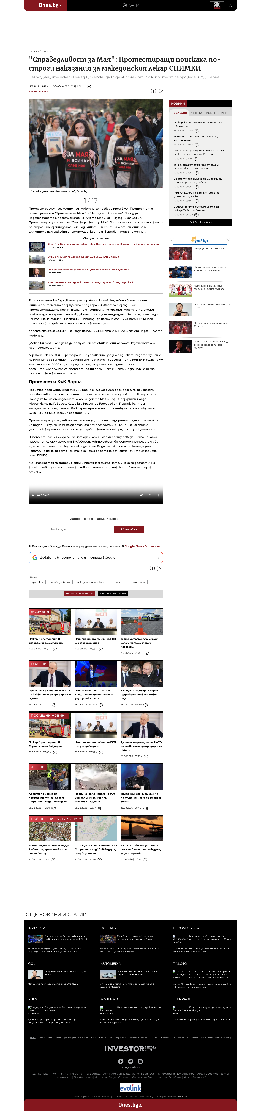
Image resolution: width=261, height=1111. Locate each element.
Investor (36, 928)
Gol (31, 964)
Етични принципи (190, 1073)
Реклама (76, 1073)
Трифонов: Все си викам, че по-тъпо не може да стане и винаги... (141, 797)
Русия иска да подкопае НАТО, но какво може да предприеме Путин (200, 152)
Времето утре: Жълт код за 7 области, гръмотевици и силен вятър (49, 849)
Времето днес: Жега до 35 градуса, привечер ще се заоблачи (198, 180)
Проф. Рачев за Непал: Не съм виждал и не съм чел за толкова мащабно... (95, 797)
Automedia (111, 964)
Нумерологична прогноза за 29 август (139, 1007)
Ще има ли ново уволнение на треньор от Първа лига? (210, 269)
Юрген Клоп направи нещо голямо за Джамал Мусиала (209, 287)
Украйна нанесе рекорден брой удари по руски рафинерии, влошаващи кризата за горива (54, 950)
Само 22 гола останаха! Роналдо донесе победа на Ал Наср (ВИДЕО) (211, 344)
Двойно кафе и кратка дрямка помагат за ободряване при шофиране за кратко (52, 1021)
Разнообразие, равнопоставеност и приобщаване (145, 1077)
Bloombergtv (186, 928)
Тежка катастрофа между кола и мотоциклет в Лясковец (196, 166)
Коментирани (216, 113)
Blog (172, 1038)
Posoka (203, 1038)
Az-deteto (164, 1038)
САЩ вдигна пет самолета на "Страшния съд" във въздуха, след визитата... (96, 849)
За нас (36, 1073)
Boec (210, 1038)
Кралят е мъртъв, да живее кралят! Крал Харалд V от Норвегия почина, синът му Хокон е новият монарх (210, 974)
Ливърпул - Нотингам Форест (210, 248)
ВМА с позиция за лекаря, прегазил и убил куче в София (83, 256)
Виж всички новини (201, 222)
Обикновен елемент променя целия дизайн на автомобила (137, 973)
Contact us (182, 1096)
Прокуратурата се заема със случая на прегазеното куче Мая (88, 269)
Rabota (154, 1038)
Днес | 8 (134, 5)
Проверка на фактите (90, 1077)
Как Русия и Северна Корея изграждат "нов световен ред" (139, 694)
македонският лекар (90, 582)
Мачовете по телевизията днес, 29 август (211, 324)
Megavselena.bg (223, 1038)
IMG (33, 1038)
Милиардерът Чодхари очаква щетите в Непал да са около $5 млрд (210, 937)
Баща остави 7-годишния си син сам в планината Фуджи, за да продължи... (141, 849)
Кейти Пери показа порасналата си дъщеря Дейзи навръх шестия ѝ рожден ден (202, 985)
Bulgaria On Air (75, 1038)
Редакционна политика (158, 1073)
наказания (138, 582)
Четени (196, 113)
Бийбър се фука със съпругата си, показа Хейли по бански (196, 208)
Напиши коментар (79, 593)
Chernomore (192, 1038)
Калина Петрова (38, 91)
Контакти (60, 1073)
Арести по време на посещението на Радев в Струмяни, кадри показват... (49, 797)
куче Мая (37, 582)
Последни (179, 113)
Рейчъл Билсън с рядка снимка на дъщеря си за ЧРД (196, 194)
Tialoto (180, 964)
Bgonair (108, 928)
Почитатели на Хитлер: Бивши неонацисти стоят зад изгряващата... (94, 694)
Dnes (49, 1038)
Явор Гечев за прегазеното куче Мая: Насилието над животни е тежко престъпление (104, 244)
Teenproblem (186, 999)
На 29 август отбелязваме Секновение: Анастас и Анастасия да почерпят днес (129, 950)
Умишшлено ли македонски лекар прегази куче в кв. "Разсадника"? (90, 282)
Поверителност (96, 1073)
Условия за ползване (125, 1073)
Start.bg (180, 1038)
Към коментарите (113, 593)
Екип (46, 1073)
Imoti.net (145, 1038)
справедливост (60, 582)
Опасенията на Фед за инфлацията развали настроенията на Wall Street (66, 937)
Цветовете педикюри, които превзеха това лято (202, 1019)
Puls (32, 999)
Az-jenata (110, 999)
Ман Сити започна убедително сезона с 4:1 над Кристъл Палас (135, 937)
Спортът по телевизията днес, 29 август (212, 306)
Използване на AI (195, 1077)
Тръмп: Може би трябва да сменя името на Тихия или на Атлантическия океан (201, 950)
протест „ (117, 582)
